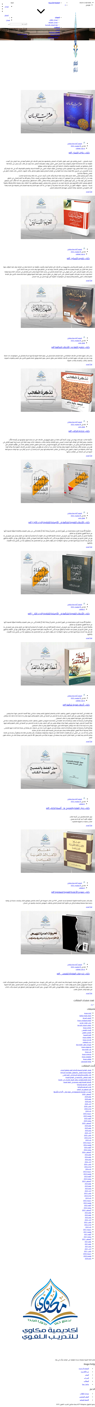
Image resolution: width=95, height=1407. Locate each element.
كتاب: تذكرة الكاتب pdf (79, 431)
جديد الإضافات (87, 1042)
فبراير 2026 (87, 1108)
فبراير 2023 (87, 1195)
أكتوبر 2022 (87, 1205)
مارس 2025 (87, 1135)
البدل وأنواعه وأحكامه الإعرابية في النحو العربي (76, 1075)
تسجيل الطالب (53, 19)
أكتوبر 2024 (87, 1147)
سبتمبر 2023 (87, 1178)
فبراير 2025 (87, 1137)
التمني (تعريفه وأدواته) (84, 1084)
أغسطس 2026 (86, 1094)
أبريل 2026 (88, 1104)
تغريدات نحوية (87, 1039)
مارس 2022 (87, 1222)
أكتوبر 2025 (87, 1118)
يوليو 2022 (88, 1212)
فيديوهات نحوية (86, 1047)
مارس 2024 (87, 1164)
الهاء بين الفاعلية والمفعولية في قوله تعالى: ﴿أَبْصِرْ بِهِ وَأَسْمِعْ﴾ (72, 1091)
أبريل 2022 (88, 1219)
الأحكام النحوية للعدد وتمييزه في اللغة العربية (77, 1082)
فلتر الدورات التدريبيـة (51, 25)
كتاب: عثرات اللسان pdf (79, 153)
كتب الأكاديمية (86, 1049)
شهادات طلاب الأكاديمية (83, 1044)
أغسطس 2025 (86, 1123)
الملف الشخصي (53, 37)
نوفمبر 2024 (87, 1145)
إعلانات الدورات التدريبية (84, 1025)
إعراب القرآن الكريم (85, 1022)
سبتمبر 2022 (87, 1207)
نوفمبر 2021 (87, 1232)
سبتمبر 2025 (87, 1120)
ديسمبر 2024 (87, 1142)
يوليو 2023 (88, 1183)
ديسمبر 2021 (87, 1229)
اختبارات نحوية (87, 1027)
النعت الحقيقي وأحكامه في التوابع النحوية (78, 1077)
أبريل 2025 (88, 1133)
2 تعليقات (82, 804)
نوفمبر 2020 (87, 1256)
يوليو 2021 (88, 1241)
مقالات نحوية (87, 1059)
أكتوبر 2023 (87, 1176)
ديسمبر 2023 (87, 1171)
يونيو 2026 (88, 1099)
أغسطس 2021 (86, 1239)
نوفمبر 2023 (87, 1174)
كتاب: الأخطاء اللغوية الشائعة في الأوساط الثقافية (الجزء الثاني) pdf (59, 613)
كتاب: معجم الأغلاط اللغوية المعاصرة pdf (70, 892)
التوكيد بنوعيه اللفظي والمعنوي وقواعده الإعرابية (75, 1072)
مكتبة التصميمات (86, 1061)
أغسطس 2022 (86, 1210)
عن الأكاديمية (55, 35)
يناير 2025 (88, 1140)
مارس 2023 (87, 1193)
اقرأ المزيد (89, 191)
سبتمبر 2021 (87, 1236)
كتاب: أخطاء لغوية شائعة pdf (76, 705)
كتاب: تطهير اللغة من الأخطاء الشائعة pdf (70, 347)
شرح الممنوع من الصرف (84, 1089)
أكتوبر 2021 (87, 1234)
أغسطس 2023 (86, 1181)
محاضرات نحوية (86, 1054)
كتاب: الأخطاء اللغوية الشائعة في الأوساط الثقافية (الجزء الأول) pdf (59, 522)
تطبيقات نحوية (87, 1037)
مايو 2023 (88, 1188)
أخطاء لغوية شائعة (85, 1015)
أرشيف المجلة (87, 1018)
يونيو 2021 (88, 1244)
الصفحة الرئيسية (54, 2)
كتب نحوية (88, 1051)
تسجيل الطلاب (84, 1393)
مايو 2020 (88, 1258)
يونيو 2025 (88, 1128)
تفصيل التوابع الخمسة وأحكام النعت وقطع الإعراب (75, 1070)
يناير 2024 (88, 1169)
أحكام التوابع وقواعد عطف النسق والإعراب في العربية (74, 1079)
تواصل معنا (85, 1384)
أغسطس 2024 (86, 1152)
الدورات (57, 17)
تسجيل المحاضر (53, 22)
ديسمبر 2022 (87, 1200)
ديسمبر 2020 (87, 1253)
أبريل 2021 (88, 1248)
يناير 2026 (88, 1111)
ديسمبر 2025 (87, 1113)
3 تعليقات (82, 609)
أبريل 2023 (88, 1190)
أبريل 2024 (88, 1161)
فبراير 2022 (87, 1224)
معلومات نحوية (86, 1056)
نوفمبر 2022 (87, 1203)
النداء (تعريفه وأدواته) (84, 1087)
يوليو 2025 (88, 1125)
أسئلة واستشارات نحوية (84, 1020)
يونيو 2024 (88, 1157)
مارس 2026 (87, 1106)
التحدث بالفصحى (86, 1030)
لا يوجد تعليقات (80, 148)
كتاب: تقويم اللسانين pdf (78, 258)
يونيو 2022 (88, 1215)
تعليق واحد (81, 343)
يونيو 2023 (88, 1186)
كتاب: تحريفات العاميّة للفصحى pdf (73, 974)
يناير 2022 (88, 1227)
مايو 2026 (88, 1101)
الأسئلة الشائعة (54, 32)
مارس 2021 (87, 1251)
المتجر (58, 30)
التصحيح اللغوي (86, 1032)
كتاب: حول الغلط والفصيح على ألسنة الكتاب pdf (68, 808)
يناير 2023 (88, 1198)
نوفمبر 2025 (87, 1116)
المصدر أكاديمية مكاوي (74, 143)
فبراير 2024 (87, 1166)
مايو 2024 (88, 1159)
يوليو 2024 (88, 1154)
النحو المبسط (87, 1035)
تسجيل (8, 20)
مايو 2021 (88, 1246)
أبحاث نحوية (87, 1013)
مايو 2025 (88, 1130)
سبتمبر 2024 (87, 1149)
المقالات (57, 27)
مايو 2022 (88, 1217)
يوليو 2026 (88, 1096)
